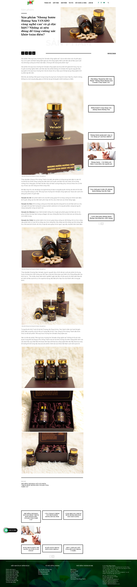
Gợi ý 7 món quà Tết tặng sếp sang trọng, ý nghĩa (73, 549)
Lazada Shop (74, 574)
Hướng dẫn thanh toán (12, 575)
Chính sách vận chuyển (12, 572)
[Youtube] (104, 3)
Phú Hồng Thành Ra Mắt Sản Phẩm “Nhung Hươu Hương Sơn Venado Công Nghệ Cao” (35, 485)
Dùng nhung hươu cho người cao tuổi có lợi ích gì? (31, 549)
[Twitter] (26, 53)
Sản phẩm (27, 10)
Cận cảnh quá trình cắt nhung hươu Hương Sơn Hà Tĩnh (52, 515)
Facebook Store (74, 575)
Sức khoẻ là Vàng (43, 572)
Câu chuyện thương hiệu (45, 569)
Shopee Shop (74, 571)
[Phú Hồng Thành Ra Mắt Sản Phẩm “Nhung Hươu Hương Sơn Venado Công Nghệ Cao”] (31, 501)
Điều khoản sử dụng (11, 579)
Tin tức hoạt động (43, 574)
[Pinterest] (30, 53)
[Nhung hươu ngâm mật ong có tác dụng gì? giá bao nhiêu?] (101, 124)
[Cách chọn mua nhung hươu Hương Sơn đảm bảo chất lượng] (73, 501)
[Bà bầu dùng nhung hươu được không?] (52, 535)
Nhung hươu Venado (44, 571)
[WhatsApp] (33, 53)
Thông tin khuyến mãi (12, 580)
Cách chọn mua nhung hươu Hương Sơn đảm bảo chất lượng (73, 515)
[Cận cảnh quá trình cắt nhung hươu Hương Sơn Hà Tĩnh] (52, 501)
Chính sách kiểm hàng (12, 571)
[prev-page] (51, 556)
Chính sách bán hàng (12, 574)
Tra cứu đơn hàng (11, 582)
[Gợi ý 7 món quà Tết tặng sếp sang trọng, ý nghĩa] (73, 535)
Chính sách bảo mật (11, 577)
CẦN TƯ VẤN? (12, 530)
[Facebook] (98, 3)
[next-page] (53, 556)
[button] (108, 3)
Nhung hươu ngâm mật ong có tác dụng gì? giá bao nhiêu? (101, 136)
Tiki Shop (73, 572)
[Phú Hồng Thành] (30, 3)
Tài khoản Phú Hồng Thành (78, 579)
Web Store (73, 569)
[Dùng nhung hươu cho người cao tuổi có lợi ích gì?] (31, 535)
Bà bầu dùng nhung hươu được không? (52, 548)
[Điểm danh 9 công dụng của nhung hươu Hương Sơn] (101, 96)
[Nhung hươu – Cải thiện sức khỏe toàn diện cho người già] (101, 151)
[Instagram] (101, 3)
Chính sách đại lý (10, 569)
